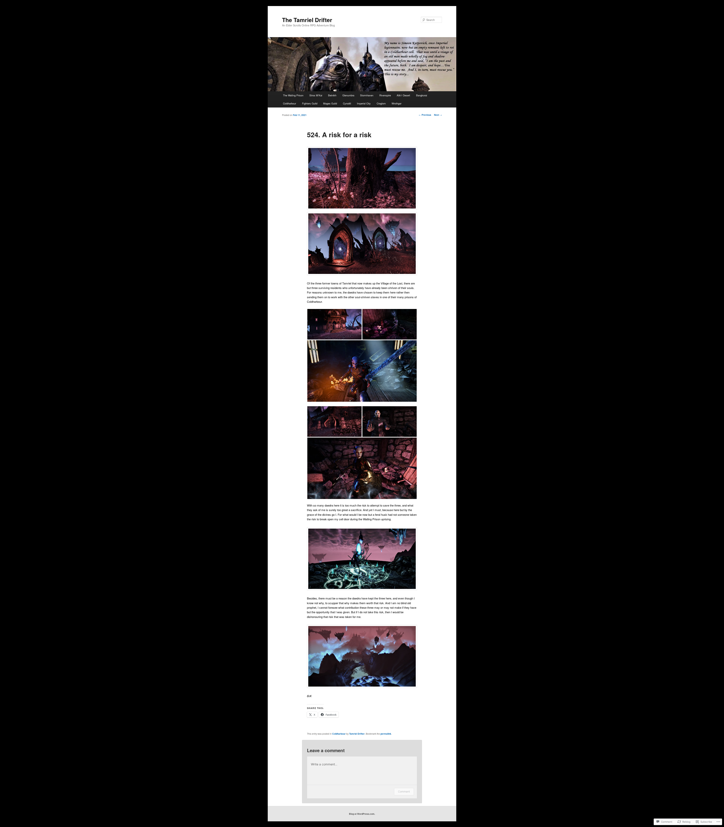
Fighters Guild (309, 103)
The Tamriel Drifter (307, 20)
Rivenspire (385, 95)
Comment (404, 791)
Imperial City (364, 103)
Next (438, 115)
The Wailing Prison (293, 95)
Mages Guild (330, 103)
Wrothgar (396, 103)
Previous (425, 115)
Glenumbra (348, 95)
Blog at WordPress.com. (362, 814)
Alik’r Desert (403, 95)
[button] (334, 324)
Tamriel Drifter (357, 733)
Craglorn (381, 103)
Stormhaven (366, 95)
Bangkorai (421, 95)
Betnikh (332, 95)
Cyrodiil (347, 103)
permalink (385, 733)
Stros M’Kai (315, 95)
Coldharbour (289, 103)
